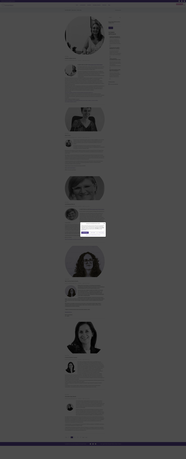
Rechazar (93, 232)
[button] (104, 223)
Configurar (101, 232)
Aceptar (85, 232)
